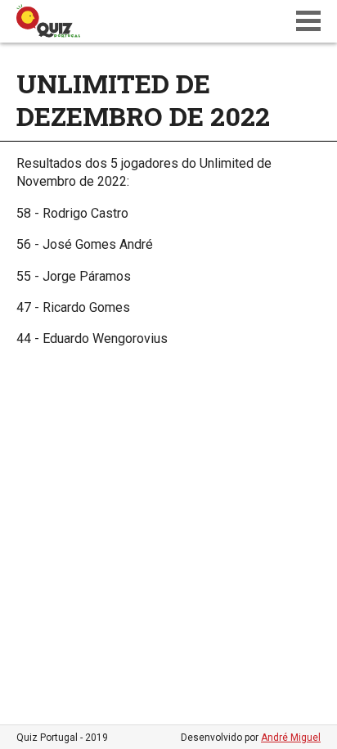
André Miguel (291, 737)
